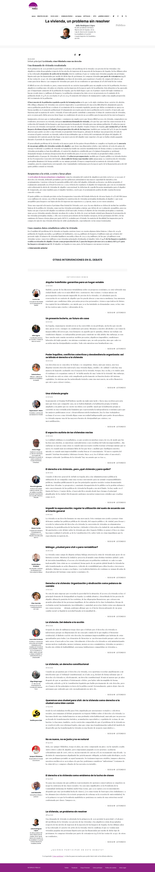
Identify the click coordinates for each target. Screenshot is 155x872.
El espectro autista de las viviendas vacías (69, 432)
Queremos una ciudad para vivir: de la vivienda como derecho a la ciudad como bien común (83, 702)
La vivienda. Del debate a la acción (65, 622)
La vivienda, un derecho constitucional (67, 664)
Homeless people (66, 16)
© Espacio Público (34, 867)
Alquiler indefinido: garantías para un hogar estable (75, 282)
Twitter (66, 867)
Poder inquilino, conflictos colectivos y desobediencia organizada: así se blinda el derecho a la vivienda (85, 356)
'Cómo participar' (58, 856)
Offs (94, 16)
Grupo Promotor (85, 867)
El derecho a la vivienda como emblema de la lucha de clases (80, 775)
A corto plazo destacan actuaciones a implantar (47, 177)
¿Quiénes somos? (103, 16)
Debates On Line (42, 16)
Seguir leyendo (116, 313)
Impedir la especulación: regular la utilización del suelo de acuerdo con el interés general (85, 509)
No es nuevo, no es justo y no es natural (67, 739)
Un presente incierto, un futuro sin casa (67, 318)
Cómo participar (97, 867)
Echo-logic (54, 16)
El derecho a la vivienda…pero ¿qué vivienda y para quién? (78, 469)
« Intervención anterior (38, 248)
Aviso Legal (122, 867)
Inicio (34, 16)
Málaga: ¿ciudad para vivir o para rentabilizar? (72, 547)
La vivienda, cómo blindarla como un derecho (62, 61)
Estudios (78, 16)
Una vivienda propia (57, 393)
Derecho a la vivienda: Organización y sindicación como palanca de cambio (83, 585)
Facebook (74, 867)
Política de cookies (110, 867)
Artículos (86, 16)
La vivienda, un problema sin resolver (66, 811)
